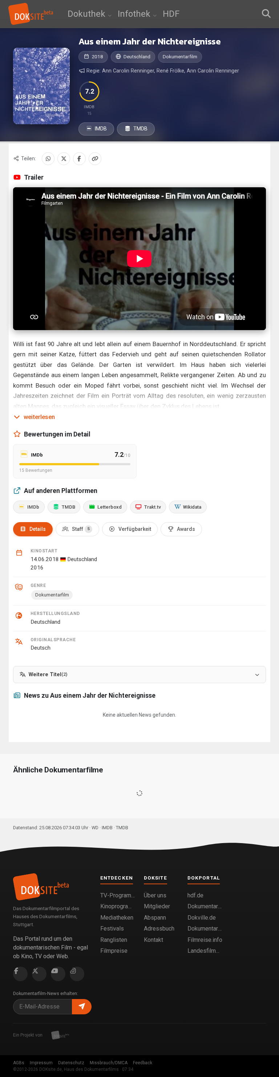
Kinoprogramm (117, 906)
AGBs (18, 1062)
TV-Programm (117, 895)
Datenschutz (71, 1062)
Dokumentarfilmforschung (204, 928)
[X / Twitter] (63, 158)
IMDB (100, 129)
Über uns (155, 895)
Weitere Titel (48, 674)
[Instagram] (77, 974)
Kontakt (153, 939)
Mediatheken (116, 917)
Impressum (41, 1062)
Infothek (135, 14)
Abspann (155, 917)
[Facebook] (79, 158)
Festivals (112, 928)
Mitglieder (157, 906)
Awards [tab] (186, 529)
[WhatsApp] (48, 158)
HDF (171, 14)
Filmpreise (114, 950)
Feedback (142, 1062)
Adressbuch (159, 928)
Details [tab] (37, 529)
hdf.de (195, 895)
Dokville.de (201, 917)
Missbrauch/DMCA (109, 1062)
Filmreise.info (204, 939)
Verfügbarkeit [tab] (134, 529)
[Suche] (266, 13)
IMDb (33, 507)
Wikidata (192, 507)
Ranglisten (113, 939)
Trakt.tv (152, 507)
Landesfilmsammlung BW (204, 950)
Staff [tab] (81, 529)
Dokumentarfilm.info (204, 906)
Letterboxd (109, 507)
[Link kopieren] (95, 158)
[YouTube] (58, 974)
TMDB (139, 129)
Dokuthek (88, 14)
